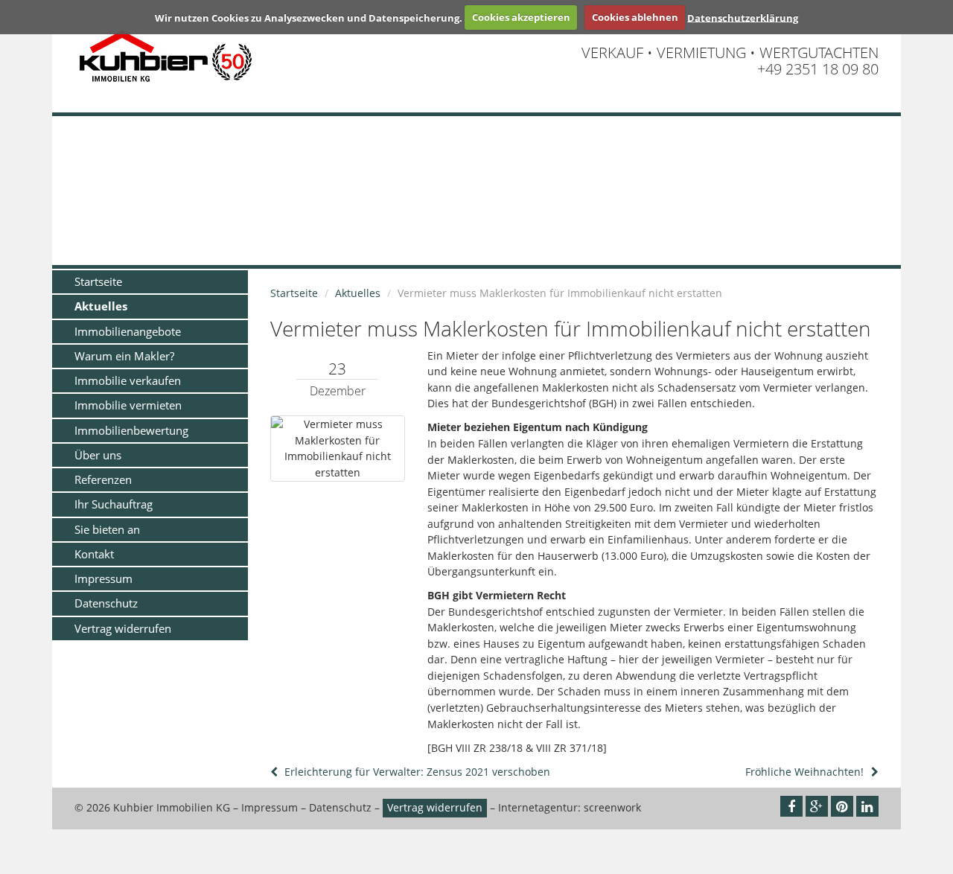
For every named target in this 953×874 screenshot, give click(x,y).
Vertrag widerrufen (122, 628)
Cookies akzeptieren (521, 17)
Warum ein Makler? (124, 355)
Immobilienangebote (127, 331)
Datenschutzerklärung (742, 17)
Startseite (98, 281)
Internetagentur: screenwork (569, 807)
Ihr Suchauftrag (113, 504)
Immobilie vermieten (128, 405)
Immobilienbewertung (131, 430)
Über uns (97, 454)
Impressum (103, 578)
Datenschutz (106, 603)
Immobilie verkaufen (127, 380)
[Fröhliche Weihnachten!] (873, 772)
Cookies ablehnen (635, 17)
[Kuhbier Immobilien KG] (304, 57)
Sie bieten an (107, 529)
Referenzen (103, 479)
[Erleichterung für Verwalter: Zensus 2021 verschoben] (275, 772)
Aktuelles (100, 306)
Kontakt (94, 553)
